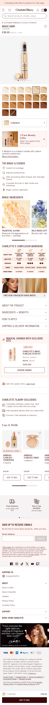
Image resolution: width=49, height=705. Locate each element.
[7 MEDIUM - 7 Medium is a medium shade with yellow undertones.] (13, 97)
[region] (24, 356)
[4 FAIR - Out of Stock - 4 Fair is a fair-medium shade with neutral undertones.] (28, 90)
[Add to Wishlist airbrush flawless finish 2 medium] (40, 433)
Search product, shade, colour (21, 16)
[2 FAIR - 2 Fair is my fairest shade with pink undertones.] (13, 90)
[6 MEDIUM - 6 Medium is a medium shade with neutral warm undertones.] (5, 97)
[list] (24, 60)
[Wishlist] (9, 10)
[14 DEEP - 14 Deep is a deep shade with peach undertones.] (36, 105)
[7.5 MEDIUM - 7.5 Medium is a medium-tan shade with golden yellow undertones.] (20, 97)
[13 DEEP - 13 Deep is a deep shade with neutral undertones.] (28, 105)
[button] (5, 16)
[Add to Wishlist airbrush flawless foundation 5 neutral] (19, 433)
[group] (16, 218)
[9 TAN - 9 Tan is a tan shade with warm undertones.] (36, 97)
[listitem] (24, 60)
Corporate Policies (10, 679)
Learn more (30, 384)
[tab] (18, 80)
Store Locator (8, 587)
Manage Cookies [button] (25, 679)
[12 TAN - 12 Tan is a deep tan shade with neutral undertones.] (13, 105)
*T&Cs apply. (6, 547)
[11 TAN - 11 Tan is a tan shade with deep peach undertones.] (5, 105)
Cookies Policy (8, 605)
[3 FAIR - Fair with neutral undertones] (20, 90)
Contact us (32, 673)
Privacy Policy (34, 554)
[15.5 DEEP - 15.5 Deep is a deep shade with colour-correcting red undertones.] (5, 112)
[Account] (37, 10)
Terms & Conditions (36, 677)
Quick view (27, 364)
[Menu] (3, 10)
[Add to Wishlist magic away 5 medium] (45, 26)
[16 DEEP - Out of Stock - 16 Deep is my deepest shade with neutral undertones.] (13, 112)
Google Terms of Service (26, 684)
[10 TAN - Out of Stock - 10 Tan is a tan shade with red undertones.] (43, 97)
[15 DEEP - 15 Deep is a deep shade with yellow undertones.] (43, 105)
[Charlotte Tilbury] (24, 10)
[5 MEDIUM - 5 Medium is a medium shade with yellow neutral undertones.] (36, 90)
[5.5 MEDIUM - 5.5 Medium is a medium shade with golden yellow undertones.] (43, 90)
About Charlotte (9, 592)
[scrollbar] (24, 485)
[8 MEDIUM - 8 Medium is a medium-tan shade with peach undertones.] (28, 97)
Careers (5, 596)
